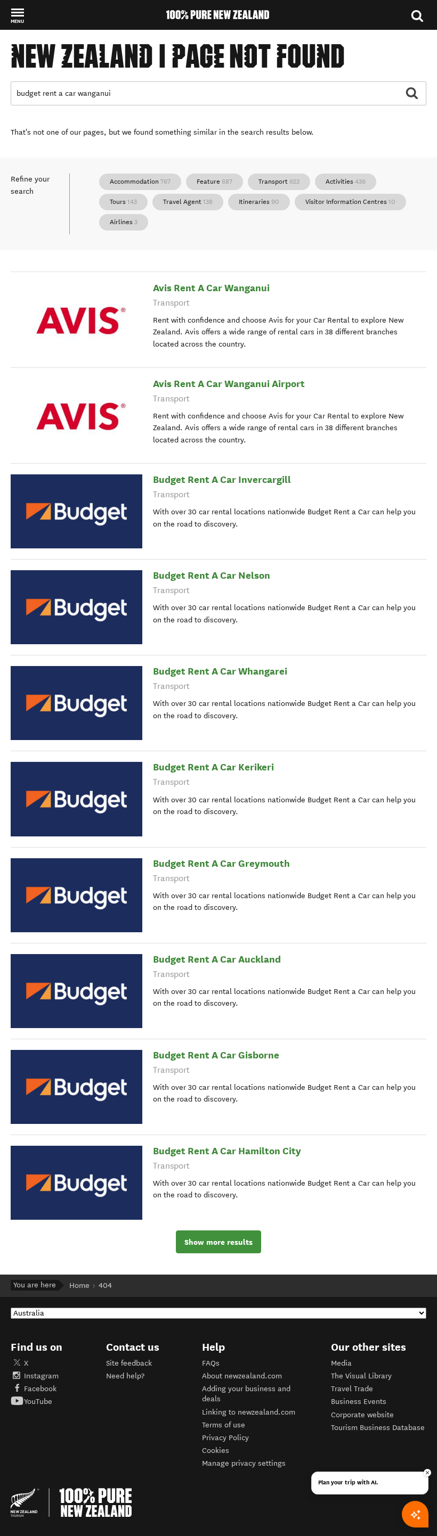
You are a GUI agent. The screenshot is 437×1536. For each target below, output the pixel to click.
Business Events (358, 1401)
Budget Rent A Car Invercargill (222, 479)
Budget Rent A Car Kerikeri (213, 767)
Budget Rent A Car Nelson (211, 575)
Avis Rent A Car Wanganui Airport (229, 383)
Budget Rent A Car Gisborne (216, 1055)
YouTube (38, 1401)
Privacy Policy (225, 1437)
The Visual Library (361, 1376)
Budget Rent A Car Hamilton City (227, 1151)
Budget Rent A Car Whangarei (220, 671)
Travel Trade (352, 1388)
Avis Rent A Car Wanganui (211, 288)
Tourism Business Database (378, 1427)
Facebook (40, 1388)
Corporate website (362, 1414)
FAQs (211, 1363)
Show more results (218, 1242)
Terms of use (223, 1425)
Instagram (41, 1376)
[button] (17, 15)
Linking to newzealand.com (248, 1412)
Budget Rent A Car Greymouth (221, 863)
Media (341, 1363)
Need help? (125, 1376)
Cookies (215, 1450)
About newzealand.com (242, 1376)
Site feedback (129, 1363)
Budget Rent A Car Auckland (217, 959)
